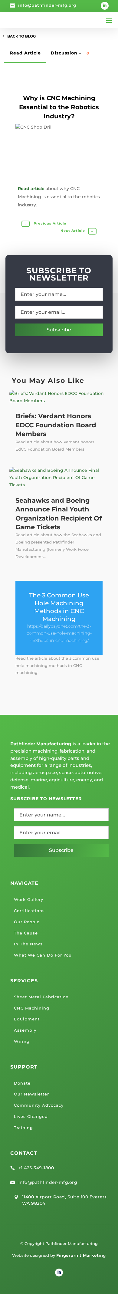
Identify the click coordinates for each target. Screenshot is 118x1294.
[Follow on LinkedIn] (105, 6)
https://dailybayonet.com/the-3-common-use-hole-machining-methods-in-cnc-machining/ (59, 633)
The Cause (26, 933)
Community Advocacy (39, 1105)
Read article (31, 188)
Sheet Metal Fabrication (41, 996)
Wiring (22, 1041)
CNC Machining (31, 1008)
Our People (27, 921)
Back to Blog (21, 36)
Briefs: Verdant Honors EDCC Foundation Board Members (55, 425)
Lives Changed (31, 1116)
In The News (28, 943)
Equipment (27, 1018)
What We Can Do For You (43, 955)
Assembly (25, 1030)
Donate (22, 1083)
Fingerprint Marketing (81, 1255)
